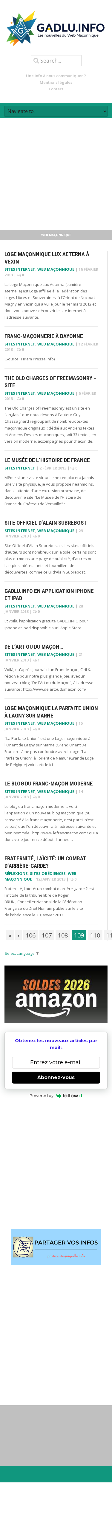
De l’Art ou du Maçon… (33, 646)
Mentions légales (56, 82)
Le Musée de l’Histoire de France (47, 460)
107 (47, 935)
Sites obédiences (48, 873)
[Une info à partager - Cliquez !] (56, 1247)
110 (95, 935)
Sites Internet (19, 269)
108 (63, 935)
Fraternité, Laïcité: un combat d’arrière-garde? (45, 862)
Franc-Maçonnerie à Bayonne (43, 336)
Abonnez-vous (56, 1077)
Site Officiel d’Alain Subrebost (45, 522)
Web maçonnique (55, 269)
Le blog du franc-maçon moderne (48, 783)
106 (31, 935)
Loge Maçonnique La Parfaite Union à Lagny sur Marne (51, 712)
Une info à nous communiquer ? (56, 75)
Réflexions (16, 873)
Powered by (41, 1095)
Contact (56, 89)
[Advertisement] (56, 174)
